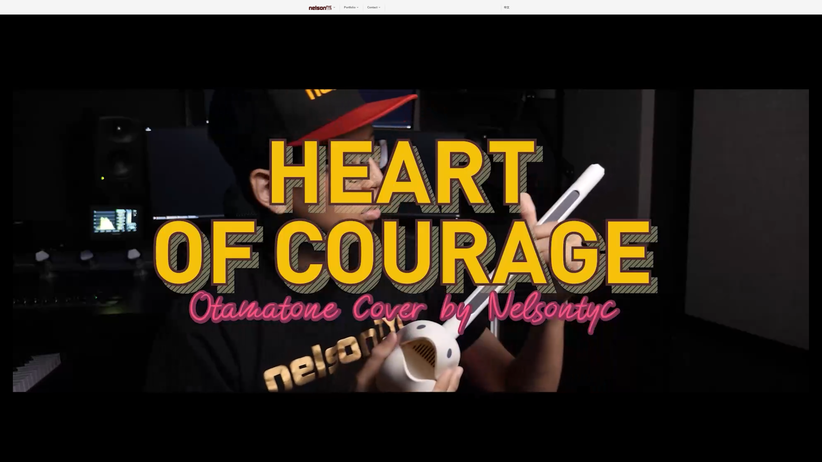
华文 (506, 7)
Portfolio (350, 7)
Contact (372, 7)
